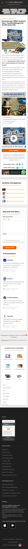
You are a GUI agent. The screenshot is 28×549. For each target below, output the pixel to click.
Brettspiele (12, 18)
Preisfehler (15, 512)
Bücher (4, 402)
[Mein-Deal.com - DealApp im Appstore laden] (6, 525)
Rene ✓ (3, 27)
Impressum (5, 449)
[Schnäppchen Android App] (22, 167)
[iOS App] (17, 167)
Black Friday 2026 (6, 463)
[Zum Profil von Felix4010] (4, 260)
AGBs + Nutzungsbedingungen (10, 487)
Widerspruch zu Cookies (8, 490)
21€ (24, 87)
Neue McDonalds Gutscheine (9, 475)
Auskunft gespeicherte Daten (9, 496)
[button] (4, 219)
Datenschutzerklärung (7, 484)
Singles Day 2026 (6, 466)
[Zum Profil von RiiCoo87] (4, 278)
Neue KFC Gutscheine (7, 472)
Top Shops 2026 (6, 461)
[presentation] (4, 219)
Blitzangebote (6, 396)
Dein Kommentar (8, 216)
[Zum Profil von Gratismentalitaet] (4, 297)
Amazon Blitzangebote (8, 458)
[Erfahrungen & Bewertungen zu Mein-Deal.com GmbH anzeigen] (8, 430)
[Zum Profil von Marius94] (4, 316)
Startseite (5, 18)
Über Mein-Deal (6, 452)
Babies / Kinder (6, 393)
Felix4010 (10, 260)
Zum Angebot (14, 150)
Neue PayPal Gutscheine (8, 469)
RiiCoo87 (10, 278)
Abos (4, 384)
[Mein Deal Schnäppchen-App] (14, 525)
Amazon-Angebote (7, 387)
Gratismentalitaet (12, 297)
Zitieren (13, 271)
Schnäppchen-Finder (7, 455)
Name (5, 234)
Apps (4, 390)
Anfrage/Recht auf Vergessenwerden (11, 493)
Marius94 (10, 316)
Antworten (7, 271)
